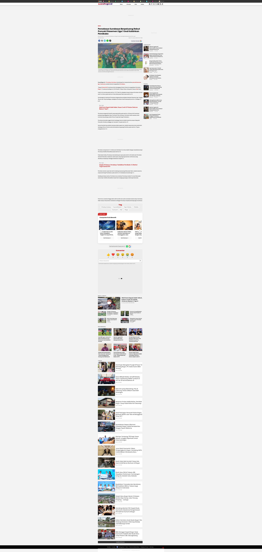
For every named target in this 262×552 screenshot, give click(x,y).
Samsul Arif (105, 87)
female (150, 72)
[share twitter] (102, 41)
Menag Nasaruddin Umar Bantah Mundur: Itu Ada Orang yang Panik (155, 101)
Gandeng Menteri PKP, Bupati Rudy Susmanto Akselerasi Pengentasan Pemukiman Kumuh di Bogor (128, 510)
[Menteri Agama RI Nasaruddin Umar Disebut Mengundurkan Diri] (146, 50)
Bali (137, 89)
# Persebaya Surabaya (106, 207)
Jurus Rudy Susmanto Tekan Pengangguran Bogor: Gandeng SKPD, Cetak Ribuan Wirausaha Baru (129, 450)
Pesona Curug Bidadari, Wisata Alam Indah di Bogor (136, 313)
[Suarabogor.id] (105, 4)
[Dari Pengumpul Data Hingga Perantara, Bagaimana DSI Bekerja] (146, 118)
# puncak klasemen (117, 207)
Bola (136, 4)
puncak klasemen (136, 82)
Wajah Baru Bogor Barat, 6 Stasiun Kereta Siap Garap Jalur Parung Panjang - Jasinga (127, 498)
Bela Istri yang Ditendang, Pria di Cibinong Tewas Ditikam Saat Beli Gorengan (127, 390)
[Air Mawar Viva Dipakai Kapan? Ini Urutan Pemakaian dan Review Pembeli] (146, 79)
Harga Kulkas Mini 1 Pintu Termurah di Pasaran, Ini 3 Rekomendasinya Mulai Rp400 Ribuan (155, 62)
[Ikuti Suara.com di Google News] (130, 246)
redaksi (109, 547)
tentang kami (121, 547)
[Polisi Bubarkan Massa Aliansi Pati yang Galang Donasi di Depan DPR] (146, 89)
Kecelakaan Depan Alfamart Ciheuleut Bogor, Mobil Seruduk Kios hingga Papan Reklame (128, 426)
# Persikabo (136, 207)
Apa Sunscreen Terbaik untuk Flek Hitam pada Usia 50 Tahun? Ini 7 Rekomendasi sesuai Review (156, 69)
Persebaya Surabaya (111, 82)
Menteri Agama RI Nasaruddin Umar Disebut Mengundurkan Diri (155, 48)
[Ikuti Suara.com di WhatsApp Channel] (127, 246)
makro (150, 118)
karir (127, 547)
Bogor (99, 89)
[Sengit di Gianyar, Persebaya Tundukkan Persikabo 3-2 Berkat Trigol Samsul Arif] (102, 315)
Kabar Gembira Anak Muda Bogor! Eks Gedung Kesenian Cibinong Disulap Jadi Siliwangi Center (129, 522)
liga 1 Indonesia (102, 84)
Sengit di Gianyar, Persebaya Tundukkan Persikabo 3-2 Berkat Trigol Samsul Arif (118, 165)
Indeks (142, 4)
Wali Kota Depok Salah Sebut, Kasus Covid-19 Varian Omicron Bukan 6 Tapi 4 (118, 108)
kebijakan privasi (144, 547)
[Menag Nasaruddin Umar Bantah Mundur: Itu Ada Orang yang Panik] (146, 104)
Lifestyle (128, 4)
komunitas (151, 65)
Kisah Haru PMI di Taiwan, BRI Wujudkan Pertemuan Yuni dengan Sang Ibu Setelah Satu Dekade (128, 474)
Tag (120, 205)
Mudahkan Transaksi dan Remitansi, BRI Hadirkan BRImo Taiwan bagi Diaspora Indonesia (128, 486)
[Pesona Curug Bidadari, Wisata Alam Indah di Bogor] (125, 315)
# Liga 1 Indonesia (127, 207)
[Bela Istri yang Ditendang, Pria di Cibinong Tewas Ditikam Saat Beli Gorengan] (106, 395)
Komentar (120, 250)
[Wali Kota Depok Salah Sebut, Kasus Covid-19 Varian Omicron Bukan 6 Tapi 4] (109, 303)
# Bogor (126, 209)
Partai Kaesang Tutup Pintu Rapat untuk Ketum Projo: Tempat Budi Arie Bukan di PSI (156, 55)
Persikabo (122, 84)
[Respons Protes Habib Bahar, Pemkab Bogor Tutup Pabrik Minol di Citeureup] (106, 407)
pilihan (146, 84)
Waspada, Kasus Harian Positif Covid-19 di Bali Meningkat (136, 320)
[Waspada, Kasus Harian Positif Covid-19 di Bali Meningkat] (125, 322)
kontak (113, 547)
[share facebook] (99, 41)
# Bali (121, 209)
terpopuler (147, 45)
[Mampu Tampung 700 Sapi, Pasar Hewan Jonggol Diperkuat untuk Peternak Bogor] (106, 443)
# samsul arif (115, 209)
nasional (151, 50)
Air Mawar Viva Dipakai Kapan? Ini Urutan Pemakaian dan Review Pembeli (155, 77)
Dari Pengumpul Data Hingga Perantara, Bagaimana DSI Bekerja (155, 116)
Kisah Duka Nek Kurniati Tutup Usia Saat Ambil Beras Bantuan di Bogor (128, 462)
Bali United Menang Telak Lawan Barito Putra (112, 320)
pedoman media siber (134, 547)
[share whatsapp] (107, 41)
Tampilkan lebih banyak (120, 542)
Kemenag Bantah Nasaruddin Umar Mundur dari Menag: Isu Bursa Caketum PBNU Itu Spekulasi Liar (156, 94)
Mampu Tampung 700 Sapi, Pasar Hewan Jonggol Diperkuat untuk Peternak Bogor (127, 438)
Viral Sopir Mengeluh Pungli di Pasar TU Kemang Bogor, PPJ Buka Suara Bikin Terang (129, 366)
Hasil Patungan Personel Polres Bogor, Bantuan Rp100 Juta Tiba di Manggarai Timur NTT (129, 414)
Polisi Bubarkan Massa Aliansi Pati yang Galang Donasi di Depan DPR (155, 87)
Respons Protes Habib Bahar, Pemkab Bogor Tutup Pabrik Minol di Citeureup (129, 402)
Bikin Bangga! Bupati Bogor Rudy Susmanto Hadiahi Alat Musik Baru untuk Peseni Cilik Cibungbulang (127, 533)
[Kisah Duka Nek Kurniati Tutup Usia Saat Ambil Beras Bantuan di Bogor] (106, 467)
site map (152, 547)
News (121, 4)
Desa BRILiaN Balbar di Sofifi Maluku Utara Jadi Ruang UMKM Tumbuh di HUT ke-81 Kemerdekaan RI (128, 378)
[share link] (110, 41)
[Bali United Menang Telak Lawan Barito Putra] (102, 322)
